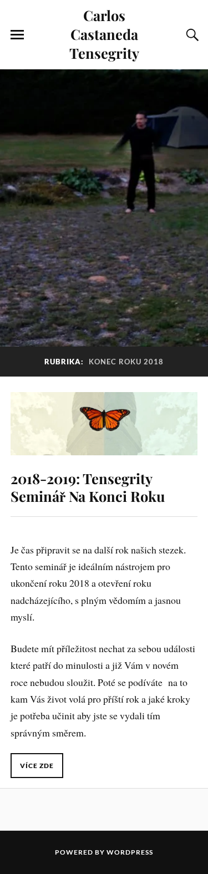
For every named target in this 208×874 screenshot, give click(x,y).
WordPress (129, 852)
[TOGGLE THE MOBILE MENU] (17, 35)
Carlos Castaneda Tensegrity (104, 34)
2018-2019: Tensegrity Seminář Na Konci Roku (88, 487)
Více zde (37, 765)
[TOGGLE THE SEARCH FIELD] (190, 35)
